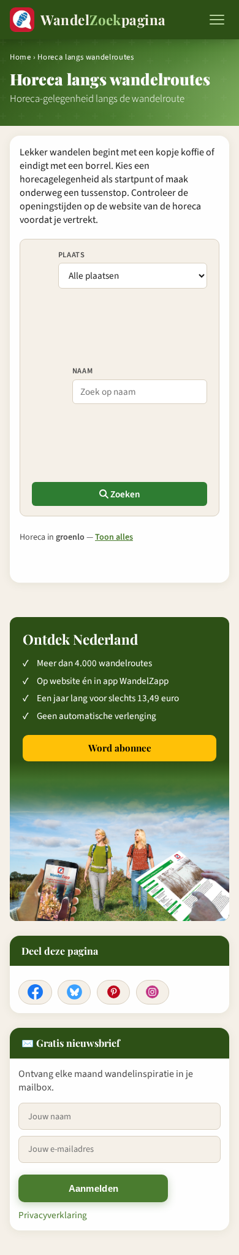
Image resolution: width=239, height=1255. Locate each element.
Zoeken (124, 494)
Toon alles (114, 537)
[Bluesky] (74, 992)
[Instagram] (152, 992)
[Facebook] (34, 992)
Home (20, 57)
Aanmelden (94, 1188)
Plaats (71, 254)
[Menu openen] (217, 19)
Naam (82, 370)
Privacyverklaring (52, 1215)
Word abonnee (119, 748)
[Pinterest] (113, 992)
